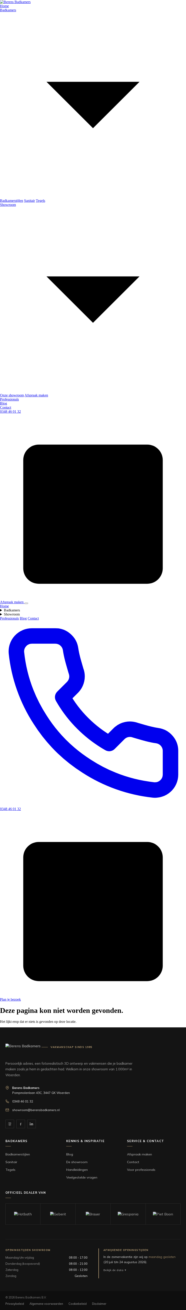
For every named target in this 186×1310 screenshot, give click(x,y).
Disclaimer (99, 1303)
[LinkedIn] (31, 1124)
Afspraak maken (36, 395)
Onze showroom (12, 395)
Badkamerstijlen (11, 201)
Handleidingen (77, 1170)
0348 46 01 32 (10, 411)
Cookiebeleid (78, 1303)
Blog (3, 403)
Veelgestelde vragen (81, 1177)
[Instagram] (9, 1124)
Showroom (12, 614)
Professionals (9, 399)
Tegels (40, 201)
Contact (5, 407)
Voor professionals (141, 1170)
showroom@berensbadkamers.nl (36, 1110)
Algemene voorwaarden (46, 1303)
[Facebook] (20, 1124)
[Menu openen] (26, 603)
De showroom (77, 1162)
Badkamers (12, 610)
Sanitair (29, 201)
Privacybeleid (14, 1303)
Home (4, 6)
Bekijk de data (113, 1270)
